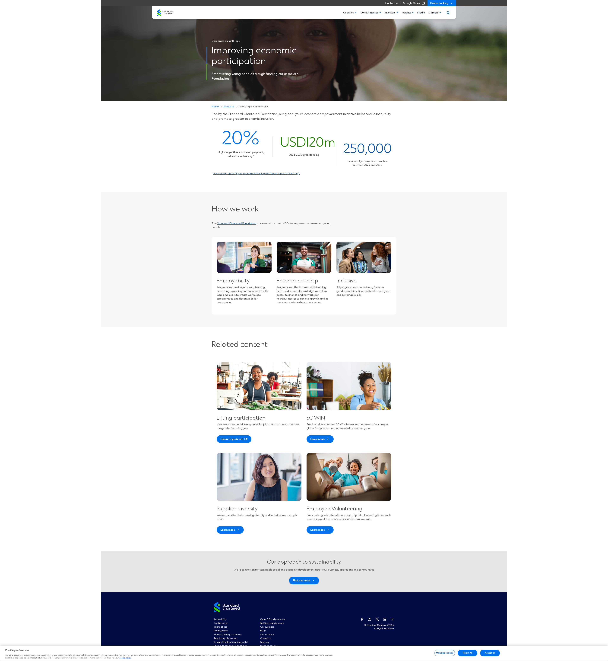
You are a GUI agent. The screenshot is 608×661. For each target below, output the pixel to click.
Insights (406, 12)
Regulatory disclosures (226, 638)
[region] (304, 653)
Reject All (467, 653)
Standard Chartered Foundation (236, 223)
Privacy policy (221, 630)
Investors (390, 12)
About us (348, 12)
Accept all (490, 653)
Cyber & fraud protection (273, 619)
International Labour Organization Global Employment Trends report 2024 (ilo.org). (256, 173)
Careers (433, 12)
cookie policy (125, 658)
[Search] (448, 13)
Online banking (439, 3)
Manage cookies (444, 653)
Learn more (317, 439)
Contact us (391, 3)
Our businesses (369, 12)
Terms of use (220, 627)
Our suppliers (267, 627)
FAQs (263, 630)
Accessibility (220, 619)
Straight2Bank (414, 3)
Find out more (301, 580)
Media (421, 12)
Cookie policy (221, 623)
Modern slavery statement (228, 634)
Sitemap (264, 642)
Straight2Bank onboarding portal (231, 642)
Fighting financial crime (272, 623)
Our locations (267, 634)
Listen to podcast (231, 439)
